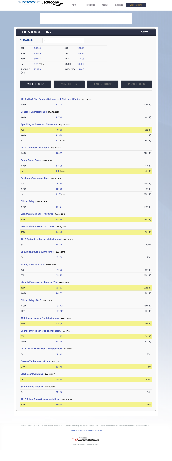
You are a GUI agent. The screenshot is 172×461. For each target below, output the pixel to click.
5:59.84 (80, 53)
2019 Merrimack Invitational (35, 147)
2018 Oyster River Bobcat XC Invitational (41, 239)
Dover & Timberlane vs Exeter (36, 361)
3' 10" (58, 194)
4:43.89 (59, 293)
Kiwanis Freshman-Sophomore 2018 (39, 282)
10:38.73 (59, 306)
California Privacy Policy (42, 426)
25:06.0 (80, 69)
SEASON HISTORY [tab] (103, 84)
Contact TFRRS (92, 426)
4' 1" (57, 140)
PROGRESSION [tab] (136, 84)
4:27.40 (59, 117)
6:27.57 (37, 59)
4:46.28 (59, 166)
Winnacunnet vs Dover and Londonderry (41, 330)
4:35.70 (59, 135)
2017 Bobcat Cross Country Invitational (40, 399)
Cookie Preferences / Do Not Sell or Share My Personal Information (125, 426)
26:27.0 (59, 257)
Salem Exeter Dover (31, 160)
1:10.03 (59, 270)
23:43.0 (80, 64)
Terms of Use (58, 426)
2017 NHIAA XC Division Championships (41, 348)
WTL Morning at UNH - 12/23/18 (37, 214)
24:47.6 (59, 245)
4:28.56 (59, 189)
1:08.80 (59, 183)
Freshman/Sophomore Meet (35, 178)
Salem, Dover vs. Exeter (33, 264)
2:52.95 (80, 48)
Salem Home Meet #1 (32, 386)
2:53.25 (59, 275)
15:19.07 (59, 311)
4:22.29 (59, 105)
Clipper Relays (28, 201)
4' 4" (36, 64)
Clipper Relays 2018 (31, 300)
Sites (67, 426)
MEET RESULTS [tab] (35, 84)
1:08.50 (37, 48)
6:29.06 (80, 59)
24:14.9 (59, 354)
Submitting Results (77, 426)
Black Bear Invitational (32, 374)
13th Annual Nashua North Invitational (40, 318)
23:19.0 (37, 69)
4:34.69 (59, 153)
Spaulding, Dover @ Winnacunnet (37, 251)
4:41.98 (59, 341)
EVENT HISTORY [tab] (69, 84)
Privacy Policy (26, 426)
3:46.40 (37, 53)
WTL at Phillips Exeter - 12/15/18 (37, 226)
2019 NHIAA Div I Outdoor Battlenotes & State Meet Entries (50, 99)
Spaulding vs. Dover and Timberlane (39, 124)
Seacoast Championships (34, 111)
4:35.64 (59, 207)
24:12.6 (59, 392)
